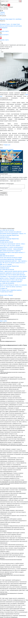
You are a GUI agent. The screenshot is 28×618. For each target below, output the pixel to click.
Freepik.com (7, 145)
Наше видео (9, 19)
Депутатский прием (16, 26)
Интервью (3, 24)
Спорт (18, 24)
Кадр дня (3, 19)
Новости (2, 14)
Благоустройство (5, 26)
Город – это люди (11, 24)
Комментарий (4, 188)
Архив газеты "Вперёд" (6, 295)
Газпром (11, 149)
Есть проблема (17, 19)
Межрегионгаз (4, 149)
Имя (1, 190)
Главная (2, 12)
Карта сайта (3, 321)
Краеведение (3, 27)
